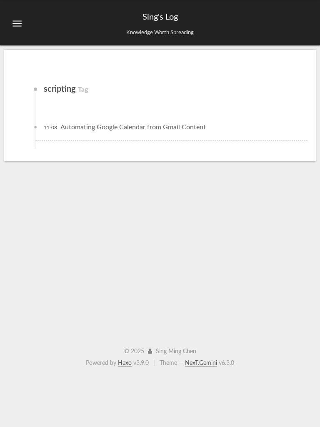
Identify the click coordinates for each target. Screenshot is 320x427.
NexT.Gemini (201, 363)
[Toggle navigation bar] (17, 23)
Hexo (125, 363)
